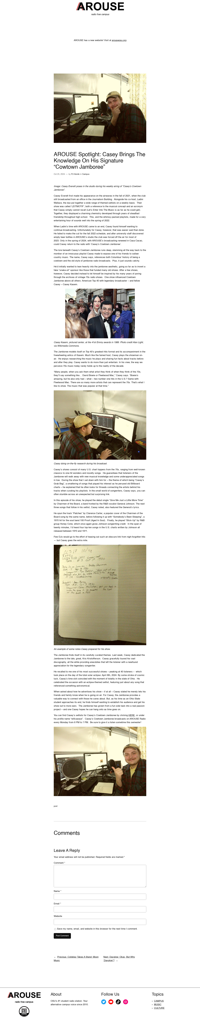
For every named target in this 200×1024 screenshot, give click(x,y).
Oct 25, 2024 (59, 174)
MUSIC (157, 1004)
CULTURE (159, 1008)
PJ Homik (75, 174)
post (55, 806)
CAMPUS (159, 1001)
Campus (85, 174)
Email (57, 904)
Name (57, 891)
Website (58, 916)
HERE (131, 715)
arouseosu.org (119, 40)
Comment (59, 863)
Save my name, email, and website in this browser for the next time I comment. (97, 929)
